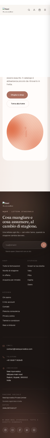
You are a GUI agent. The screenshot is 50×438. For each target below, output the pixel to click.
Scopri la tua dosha (36, 266)
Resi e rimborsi (9, 325)
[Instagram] (5, 430)
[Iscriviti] (44, 245)
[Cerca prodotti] (29, 9)
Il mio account (9, 302)
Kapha (30, 280)
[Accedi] (34, 9)
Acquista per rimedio (12, 280)
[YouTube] (12, 430)
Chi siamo (7, 297)
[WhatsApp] (27, 430)
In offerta (6, 275)
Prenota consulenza (11, 311)
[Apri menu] (45, 9)
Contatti (6, 307)
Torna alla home (18, 103)
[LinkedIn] (34, 430)
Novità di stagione (10, 270)
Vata (29, 270)
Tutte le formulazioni (11, 266)
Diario (30, 284)
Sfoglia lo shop (17, 95)
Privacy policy (9, 316)
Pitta (29, 275)
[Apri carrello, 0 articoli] (39, 9)
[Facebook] (20, 430)
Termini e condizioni (11, 320)
